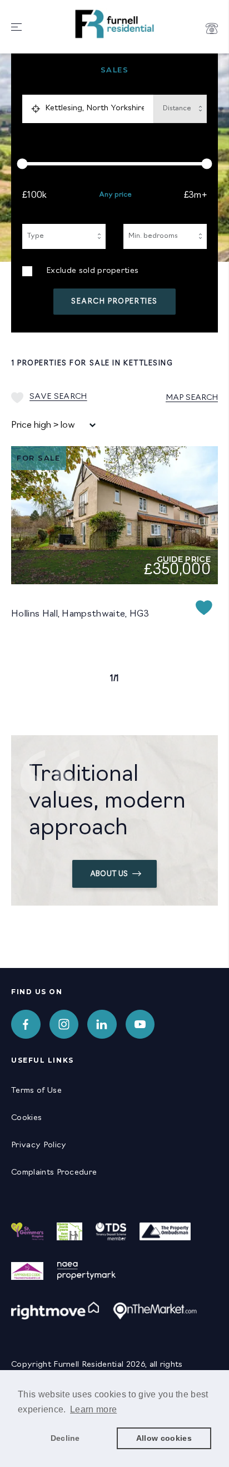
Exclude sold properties (92, 271)
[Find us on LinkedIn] (102, 1024)
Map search (192, 398)
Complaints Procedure (54, 1172)
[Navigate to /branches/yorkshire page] (212, 28)
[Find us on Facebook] (26, 1024)
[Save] (204, 609)
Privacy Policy (38, 1145)
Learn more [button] (93, 1409)
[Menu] (16, 28)
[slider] (114, 164)
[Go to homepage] (114, 41)
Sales (115, 70)
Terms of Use (36, 1091)
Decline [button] (65, 1438)
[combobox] (96, 109)
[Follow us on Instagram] (64, 1024)
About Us (109, 874)
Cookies (26, 1118)
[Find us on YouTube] (140, 1024)
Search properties (114, 301)
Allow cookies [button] (164, 1438)
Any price (115, 195)
